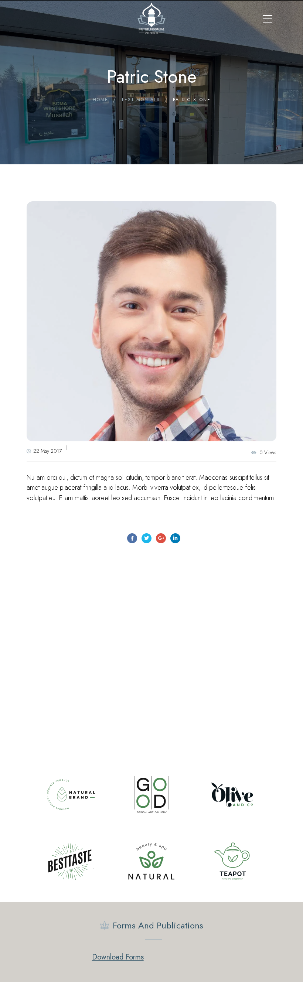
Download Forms (118, 957)
